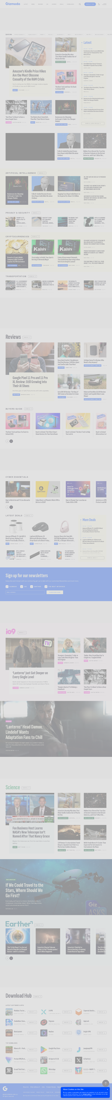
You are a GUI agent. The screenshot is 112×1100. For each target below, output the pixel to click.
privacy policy (87, 1094)
